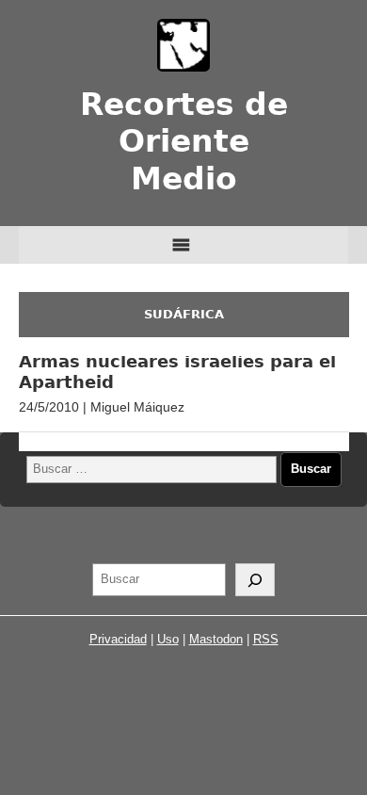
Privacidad (118, 639)
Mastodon (216, 639)
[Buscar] (255, 580)
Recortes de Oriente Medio (184, 142)
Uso (168, 639)
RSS (266, 639)
